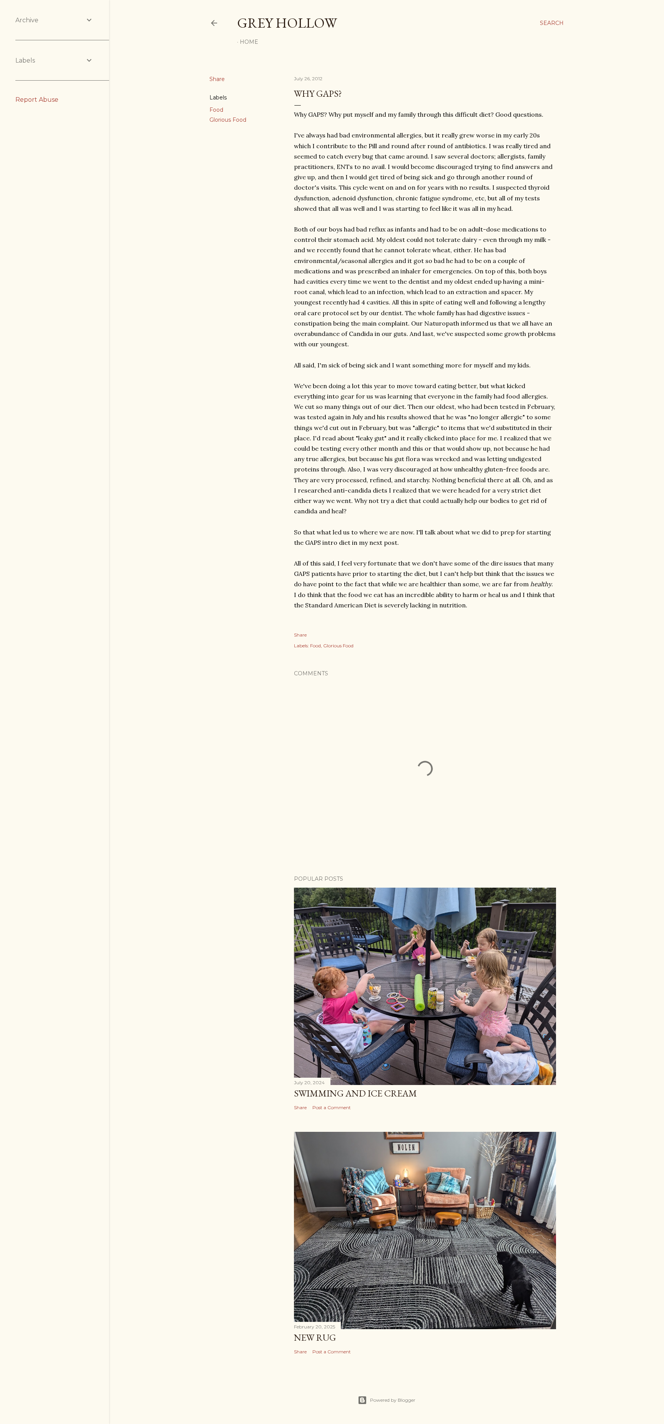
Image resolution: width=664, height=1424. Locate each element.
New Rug (315, 1337)
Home (249, 41)
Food (216, 109)
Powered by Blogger (392, 1400)
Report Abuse (36, 99)
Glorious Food (227, 119)
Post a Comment (331, 1107)
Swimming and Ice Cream (355, 1093)
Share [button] (217, 79)
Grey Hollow (287, 23)
